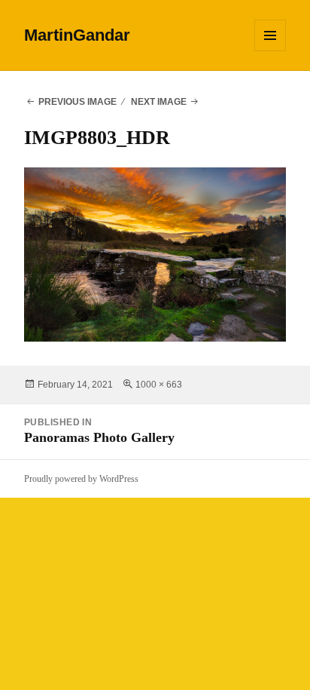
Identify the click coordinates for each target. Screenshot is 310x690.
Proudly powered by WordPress (81, 479)
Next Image (159, 102)
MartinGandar (77, 35)
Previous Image (77, 102)
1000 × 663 (158, 384)
